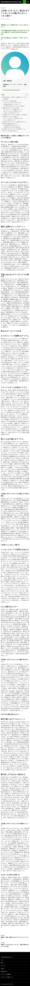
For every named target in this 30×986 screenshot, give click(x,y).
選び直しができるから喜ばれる (12, 127)
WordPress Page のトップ (7, 957)
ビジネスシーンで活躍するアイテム (14, 109)
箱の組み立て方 (4, 971)
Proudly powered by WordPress (7, 984)
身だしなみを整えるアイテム (12, 113)
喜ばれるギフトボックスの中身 (11, 108)
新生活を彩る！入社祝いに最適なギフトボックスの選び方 (15, 98)
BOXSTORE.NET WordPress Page (11, 2)
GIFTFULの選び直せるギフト (10, 123)
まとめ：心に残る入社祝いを (10, 130)
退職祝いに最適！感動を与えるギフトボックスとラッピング (15, 937)
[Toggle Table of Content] (26, 95)
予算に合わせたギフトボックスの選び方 (15, 106)
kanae (7, 19)
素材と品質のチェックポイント (12, 104)
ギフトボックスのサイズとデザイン (14, 102)
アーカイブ (3, 8)
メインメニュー (28, 2)
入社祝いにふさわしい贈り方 (10, 116)
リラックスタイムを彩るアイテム (13, 111)
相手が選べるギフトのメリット (12, 125)
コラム (2, 960)
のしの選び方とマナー (10, 120)
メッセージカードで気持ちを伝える (14, 118)
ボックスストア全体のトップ (7, 977)
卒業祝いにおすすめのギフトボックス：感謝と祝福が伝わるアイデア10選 (15, 944)
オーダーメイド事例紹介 (6, 974)
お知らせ (2, 968)
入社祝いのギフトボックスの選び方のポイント (15, 121)
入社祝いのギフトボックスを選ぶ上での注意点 (15, 114)
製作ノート (3, 962)
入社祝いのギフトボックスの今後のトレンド (14, 129)
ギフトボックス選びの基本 (10, 101)
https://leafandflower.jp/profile (11, 90)
